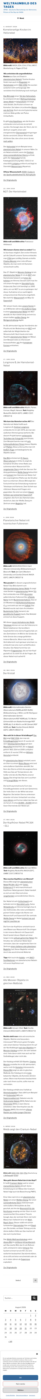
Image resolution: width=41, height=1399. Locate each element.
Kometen (19, 1067)
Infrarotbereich (29, 1242)
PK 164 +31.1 (14, 885)
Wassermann (16, 166)
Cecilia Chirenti (22, 575)
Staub (33, 1225)
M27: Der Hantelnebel (14, 191)
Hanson (19, 410)
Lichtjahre (16, 164)
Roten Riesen (24, 763)
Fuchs (31, 284)
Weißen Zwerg (22, 1200)
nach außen (8, 141)
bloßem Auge (8, 450)
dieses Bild (7, 1242)
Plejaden (6, 1110)
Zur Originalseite (10, 180)
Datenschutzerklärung (22, 1395)
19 (16, 1328)
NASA (14, 65)
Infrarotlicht (21, 102)
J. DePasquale (8, 1175)
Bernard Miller (30, 868)
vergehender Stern (11, 469)
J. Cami (29, 566)
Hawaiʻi (31, 747)
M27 (30, 275)
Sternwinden (18, 1225)
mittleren (19, 1242)
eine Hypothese (15, 121)
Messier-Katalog (24, 272)
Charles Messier (10, 261)
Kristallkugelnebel (10, 741)
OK (20, 1378)
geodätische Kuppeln (12, 614)
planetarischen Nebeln (12, 79)
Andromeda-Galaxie (11, 1101)
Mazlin (27, 407)
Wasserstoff (19, 298)
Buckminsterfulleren (22, 600)
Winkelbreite (8, 907)
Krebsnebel (11, 1095)
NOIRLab (19, 710)
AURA (30, 710)
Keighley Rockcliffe (15, 871)
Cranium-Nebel (16, 1183)
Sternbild (25, 284)
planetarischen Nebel (12, 149)
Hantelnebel (8, 85)
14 (26, 1324)
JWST (34, 65)
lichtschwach (23, 901)
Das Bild (6, 458)
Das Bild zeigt (8, 96)
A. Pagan (17, 68)
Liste (29, 1073)
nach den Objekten (26, 1048)
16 (36, 1324)
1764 (9, 258)
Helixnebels (31, 96)
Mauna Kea (7, 747)
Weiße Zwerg (22, 472)
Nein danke (20, 1384)
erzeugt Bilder (12, 781)
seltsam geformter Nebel (24, 938)
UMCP (11, 577)
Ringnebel (23, 82)
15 (31, 1324)
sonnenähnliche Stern (12, 1203)
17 (5, 1328)
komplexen (27, 343)
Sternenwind (21, 133)
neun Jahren (8, 800)
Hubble (22, 958)
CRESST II (7, 416)
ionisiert (10, 475)
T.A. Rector (32, 719)
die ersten (28, 594)
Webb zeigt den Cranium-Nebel (20, 1129)
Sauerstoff (7, 301)
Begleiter (19, 503)
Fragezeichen (16, 651)
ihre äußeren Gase (29, 309)
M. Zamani (29, 724)
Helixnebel (11, 147)
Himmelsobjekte (10, 1093)
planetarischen (22, 591)
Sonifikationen (9, 960)
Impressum (32, 1395)
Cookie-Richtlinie (10, 1395)
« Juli (10, 1341)
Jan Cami (19, 572)
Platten (9, 447)
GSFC (20, 413)
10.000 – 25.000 (25, 803)
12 (16, 1324)
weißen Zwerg (20, 317)
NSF (25, 710)
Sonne (6, 778)
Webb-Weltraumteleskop (17, 1239)
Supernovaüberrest (11, 1098)
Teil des (22, 96)
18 (11, 1328)
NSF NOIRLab (21, 719)
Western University (12, 569)
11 (10, 1324)
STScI (28, 65)
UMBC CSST (28, 413)
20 (21, 1328)
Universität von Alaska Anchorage (17, 721)
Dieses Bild (7, 1070)
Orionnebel (7, 1104)
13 (21, 1324)
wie (18, 343)
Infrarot (26, 1248)
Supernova (25, 1259)
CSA (24, 65)
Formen (6, 345)
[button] (37, 1354)
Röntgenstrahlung (10, 320)
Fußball (28, 606)
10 (6, 1324)
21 (26, 1328)
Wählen (20, 1390)
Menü (22, 18)
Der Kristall (9, 673)
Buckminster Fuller (11, 611)
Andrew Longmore (21, 427)
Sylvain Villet (17, 1028)
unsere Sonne (28, 306)
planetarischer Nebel (11, 275)
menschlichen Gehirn (12, 1186)
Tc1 (35, 591)
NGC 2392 (23, 85)
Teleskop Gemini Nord (16, 744)
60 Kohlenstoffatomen (25, 603)
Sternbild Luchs (23, 904)
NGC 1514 (15, 738)
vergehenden (8, 896)
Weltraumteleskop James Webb (16, 589)
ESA (19, 65)
